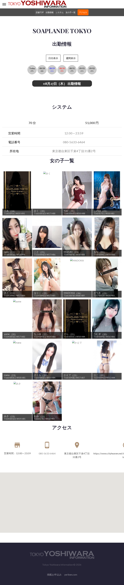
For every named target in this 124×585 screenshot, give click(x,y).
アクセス (83, 12)
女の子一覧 (70, 12)
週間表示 (71, 58)
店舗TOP (40, 12)
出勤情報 (50, 12)
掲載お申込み (54, 574)
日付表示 (53, 58)
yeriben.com (70, 574)
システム (60, 12)
